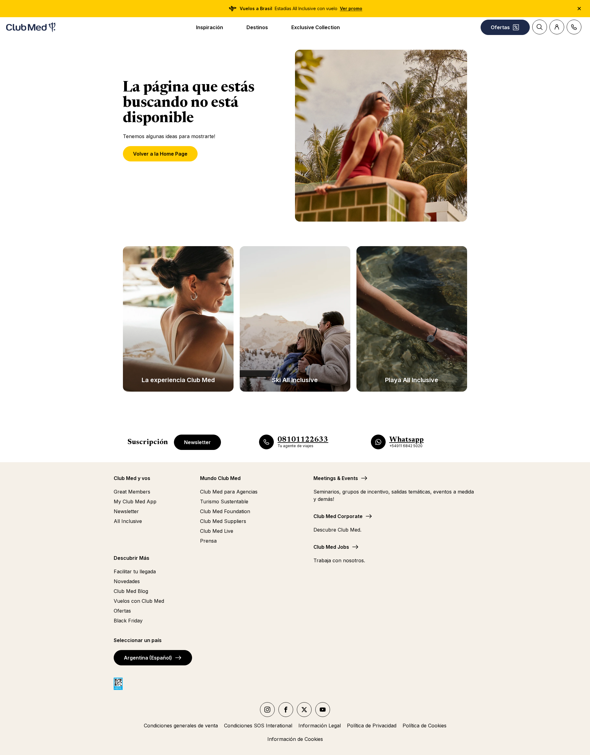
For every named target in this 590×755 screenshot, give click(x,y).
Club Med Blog (131, 591)
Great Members (132, 492)
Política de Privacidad (371, 725)
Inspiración (209, 27)
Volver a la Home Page (160, 154)
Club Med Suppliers (223, 521)
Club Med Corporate (338, 516)
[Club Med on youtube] (322, 709)
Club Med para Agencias (229, 492)
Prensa (208, 541)
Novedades (127, 581)
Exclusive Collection (315, 27)
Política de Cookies (424, 725)
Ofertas (122, 611)
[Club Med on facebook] (285, 709)
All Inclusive (128, 521)
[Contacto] (574, 27)
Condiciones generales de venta (181, 725)
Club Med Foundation (225, 511)
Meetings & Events (335, 478)
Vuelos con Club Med (139, 601)
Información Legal (319, 725)
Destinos (257, 27)
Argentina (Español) (148, 658)
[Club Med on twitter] (304, 709)
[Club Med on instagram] (267, 709)
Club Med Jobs (331, 547)
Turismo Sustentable (224, 501)
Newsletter (197, 442)
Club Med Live (216, 531)
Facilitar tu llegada (135, 571)
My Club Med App (135, 501)
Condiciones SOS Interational (258, 725)
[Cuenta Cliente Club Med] (556, 27)
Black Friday (128, 621)
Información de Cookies (295, 739)
